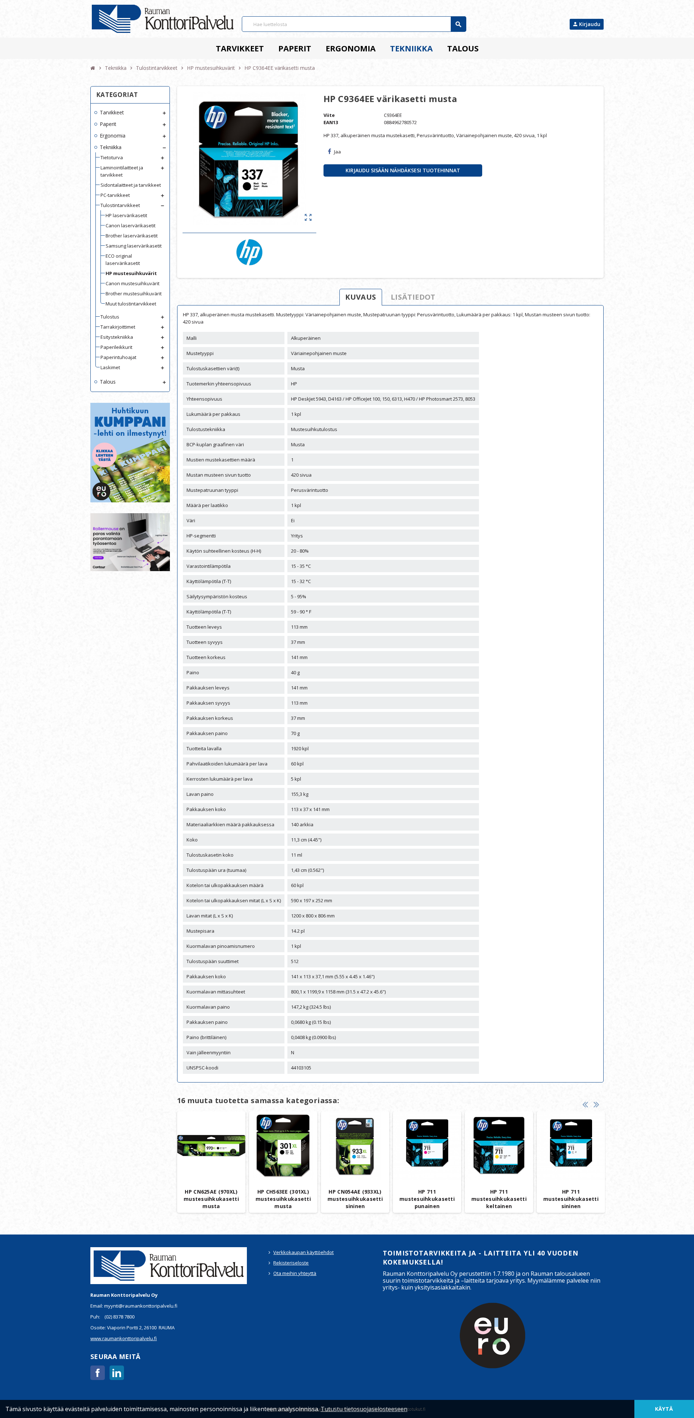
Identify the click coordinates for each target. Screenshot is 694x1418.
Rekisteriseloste (291, 1262)
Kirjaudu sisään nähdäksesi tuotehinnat (403, 170)
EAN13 (331, 122)
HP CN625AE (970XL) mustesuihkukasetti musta (211, 1199)
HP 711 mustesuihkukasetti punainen (427, 1199)
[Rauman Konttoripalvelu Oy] (162, 18)
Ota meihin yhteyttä (294, 1273)
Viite (329, 115)
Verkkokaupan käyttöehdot (303, 1252)
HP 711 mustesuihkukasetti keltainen (499, 1199)
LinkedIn (117, 1373)
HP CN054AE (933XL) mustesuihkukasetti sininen (355, 1199)
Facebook (97, 1373)
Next (596, 1104)
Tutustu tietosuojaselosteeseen (364, 1409)
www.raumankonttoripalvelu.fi (123, 1338)
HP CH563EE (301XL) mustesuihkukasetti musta (283, 1199)
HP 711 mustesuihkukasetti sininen (571, 1199)
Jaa (337, 151)
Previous (585, 1104)
